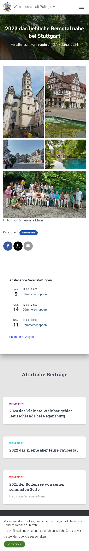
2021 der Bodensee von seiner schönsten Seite (37, 487)
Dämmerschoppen (35, 294)
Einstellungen (21, 530)
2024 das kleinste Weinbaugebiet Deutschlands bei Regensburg (40, 413)
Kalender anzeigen (21, 337)
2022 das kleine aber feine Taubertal (43, 450)
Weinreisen (28, 233)
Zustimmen (14, 544)
